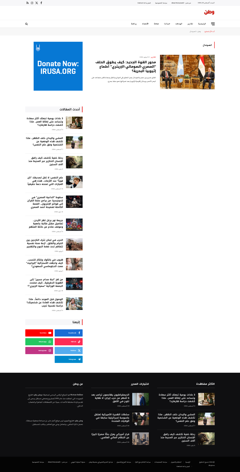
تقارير (190, 23)
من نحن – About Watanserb (181, 3)
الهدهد (178, 23)
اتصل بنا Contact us (144, 3)
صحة (156, 23)
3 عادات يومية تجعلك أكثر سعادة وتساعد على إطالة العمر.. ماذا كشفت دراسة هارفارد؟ (45, 122)
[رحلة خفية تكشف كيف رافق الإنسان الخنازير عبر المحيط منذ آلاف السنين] (74, 162)
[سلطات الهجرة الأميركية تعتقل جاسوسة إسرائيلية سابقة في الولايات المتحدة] (140, 419)
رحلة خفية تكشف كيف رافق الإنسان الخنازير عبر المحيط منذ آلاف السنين (45, 161)
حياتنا (167, 23)
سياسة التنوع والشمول (124, 462)
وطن (199, 31)
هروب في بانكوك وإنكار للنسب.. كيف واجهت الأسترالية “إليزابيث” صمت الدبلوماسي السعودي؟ (44, 263)
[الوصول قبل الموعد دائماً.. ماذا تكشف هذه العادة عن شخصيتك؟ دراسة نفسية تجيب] (74, 303)
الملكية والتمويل (176, 462)
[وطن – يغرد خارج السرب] (209, 13)
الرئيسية (202, 23)
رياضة (134, 23)
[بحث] (26, 24)
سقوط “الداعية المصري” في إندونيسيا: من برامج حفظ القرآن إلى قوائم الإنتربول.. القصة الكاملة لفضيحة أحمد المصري (45, 202)
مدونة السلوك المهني (78, 462)
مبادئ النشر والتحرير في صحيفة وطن (101, 462)
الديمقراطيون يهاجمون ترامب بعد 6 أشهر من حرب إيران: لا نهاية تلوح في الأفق (110, 398)
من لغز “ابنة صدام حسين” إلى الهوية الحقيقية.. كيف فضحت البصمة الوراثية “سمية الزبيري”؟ (45, 283)
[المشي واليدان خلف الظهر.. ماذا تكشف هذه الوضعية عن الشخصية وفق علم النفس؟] (74, 142)
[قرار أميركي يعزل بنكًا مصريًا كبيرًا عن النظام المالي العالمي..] (140, 438)
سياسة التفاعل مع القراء (143, 462)
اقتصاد (145, 23)
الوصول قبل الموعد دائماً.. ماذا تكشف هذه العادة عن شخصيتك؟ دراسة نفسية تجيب (45, 302)
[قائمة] (213, 24)
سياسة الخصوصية (161, 3)
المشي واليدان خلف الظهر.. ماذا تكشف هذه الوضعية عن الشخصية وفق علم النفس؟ (44, 141)
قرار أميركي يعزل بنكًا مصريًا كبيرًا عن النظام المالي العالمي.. (110, 436)
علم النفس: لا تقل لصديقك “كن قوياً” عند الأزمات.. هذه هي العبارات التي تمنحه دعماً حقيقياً (45, 181)
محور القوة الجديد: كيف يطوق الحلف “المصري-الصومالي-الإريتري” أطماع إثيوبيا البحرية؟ (126, 66)
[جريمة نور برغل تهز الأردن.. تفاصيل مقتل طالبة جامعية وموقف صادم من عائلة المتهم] (74, 224)
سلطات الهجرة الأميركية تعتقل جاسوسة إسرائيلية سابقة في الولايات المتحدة (111, 418)
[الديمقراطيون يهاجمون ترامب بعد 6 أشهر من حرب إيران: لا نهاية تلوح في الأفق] (140, 399)
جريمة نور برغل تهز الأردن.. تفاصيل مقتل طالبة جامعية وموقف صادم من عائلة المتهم (46, 224)
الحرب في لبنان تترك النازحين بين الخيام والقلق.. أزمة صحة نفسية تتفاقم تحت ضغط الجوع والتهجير (44, 243)
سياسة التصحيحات (160, 462)
